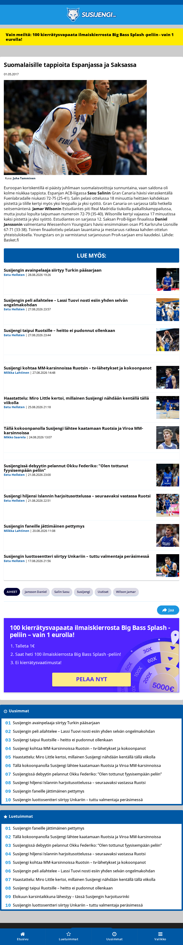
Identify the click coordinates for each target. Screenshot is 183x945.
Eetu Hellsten (14, 275)
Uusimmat (19, 710)
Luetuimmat (21, 816)
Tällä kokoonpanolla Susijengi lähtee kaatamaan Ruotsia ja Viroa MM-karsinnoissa (73, 430)
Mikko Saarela (15, 437)
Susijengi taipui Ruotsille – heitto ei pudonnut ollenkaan (59, 330)
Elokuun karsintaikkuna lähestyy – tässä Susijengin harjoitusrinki (71, 896)
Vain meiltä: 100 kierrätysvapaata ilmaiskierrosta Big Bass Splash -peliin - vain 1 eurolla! (90, 37)
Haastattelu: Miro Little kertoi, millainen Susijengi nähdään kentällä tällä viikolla (76, 400)
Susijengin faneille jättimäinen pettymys (44, 526)
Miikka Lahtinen (16, 372)
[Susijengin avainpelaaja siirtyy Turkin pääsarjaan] (167, 279)
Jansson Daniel (36, 592)
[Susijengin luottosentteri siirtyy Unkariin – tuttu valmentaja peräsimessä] (167, 565)
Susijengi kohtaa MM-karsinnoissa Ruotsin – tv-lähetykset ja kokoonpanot (78, 368)
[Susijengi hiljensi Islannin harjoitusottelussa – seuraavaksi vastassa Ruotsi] (167, 505)
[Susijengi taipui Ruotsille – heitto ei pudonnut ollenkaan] (167, 339)
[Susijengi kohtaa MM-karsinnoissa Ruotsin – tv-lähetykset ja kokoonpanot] (167, 377)
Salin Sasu (61, 592)
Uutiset (103, 592)
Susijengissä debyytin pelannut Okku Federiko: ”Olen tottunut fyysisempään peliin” (66, 468)
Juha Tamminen (24, 178)
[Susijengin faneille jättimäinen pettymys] (167, 535)
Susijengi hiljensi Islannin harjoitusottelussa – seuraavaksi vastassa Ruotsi (77, 496)
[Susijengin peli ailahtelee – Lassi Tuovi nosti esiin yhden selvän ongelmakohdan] (167, 309)
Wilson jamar (126, 592)
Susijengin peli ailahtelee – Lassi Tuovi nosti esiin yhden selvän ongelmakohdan (66, 302)
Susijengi (83, 592)
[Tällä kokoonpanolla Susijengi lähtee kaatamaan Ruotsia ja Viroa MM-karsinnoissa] (167, 437)
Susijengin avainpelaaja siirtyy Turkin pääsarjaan (53, 270)
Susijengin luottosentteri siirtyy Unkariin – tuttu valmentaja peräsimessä (76, 556)
